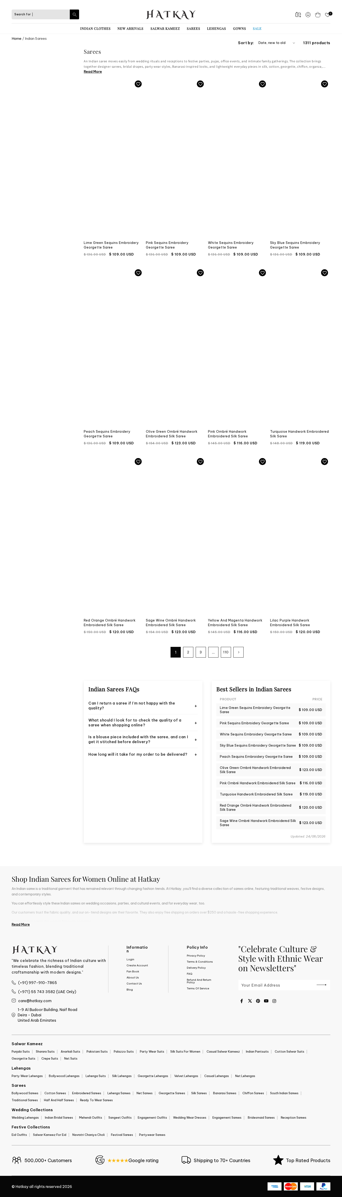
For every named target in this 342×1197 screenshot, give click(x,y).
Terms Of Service (198, 988)
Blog (130, 989)
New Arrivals (130, 28)
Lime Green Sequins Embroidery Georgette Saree (111, 245)
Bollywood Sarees (25, 1093)
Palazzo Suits (124, 1051)
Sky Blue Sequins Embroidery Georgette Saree (295, 245)
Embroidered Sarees (86, 1093)
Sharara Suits (45, 1051)
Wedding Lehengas (25, 1117)
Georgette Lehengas (153, 1076)
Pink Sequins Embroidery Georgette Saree (167, 245)
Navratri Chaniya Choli (88, 1135)
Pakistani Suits (97, 1051)
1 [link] (176, 652)
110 (226, 652)
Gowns (239, 28)
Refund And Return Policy (199, 981)
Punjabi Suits (21, 1051)
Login (130, 959)
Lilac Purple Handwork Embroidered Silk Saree (290, 622)
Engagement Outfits (152, 1117)
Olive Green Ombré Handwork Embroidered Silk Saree (172, 433)
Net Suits (70, 1058)
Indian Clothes (95, 28)
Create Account (137, 965)
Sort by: (246, 42)
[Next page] (238, 652)
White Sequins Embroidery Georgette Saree (231, 245)
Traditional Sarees (25, 1100)
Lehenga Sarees (119, 1093)
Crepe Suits (49, 1058)
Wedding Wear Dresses (189, 1117)
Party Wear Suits (152, 1051)
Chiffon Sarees (253, 1093)
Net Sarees (145, 1093)
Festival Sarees (122, 1135)
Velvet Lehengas (186, 1076)
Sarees (193, 28)
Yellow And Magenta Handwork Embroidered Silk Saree (235, 622)
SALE (257, 28)
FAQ (189, 973)
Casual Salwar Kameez (223, 1051)
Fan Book (133, 971)
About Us (133, 977)
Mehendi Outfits (90, 1117)
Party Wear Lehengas (27, 1076)
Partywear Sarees (152, 1135)
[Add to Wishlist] (138, 83)
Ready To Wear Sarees (96, 1100)
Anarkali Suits (70, 1051)
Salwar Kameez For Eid (49, 1135)
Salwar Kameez (165, 28)
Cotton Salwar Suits (289, 1051)
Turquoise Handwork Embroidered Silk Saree (299, 433)
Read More (93, 71)
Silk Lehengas (122, 1076)
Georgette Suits (23, 1058)
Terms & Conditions (200, 961)
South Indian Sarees (284, 1093)
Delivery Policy (196, 967)
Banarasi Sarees (224, 1093)
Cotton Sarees (55, 1093)
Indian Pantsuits (257, 1051)
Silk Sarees (199, 1093)
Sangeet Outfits (120, 1117)
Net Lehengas (245, 1076)
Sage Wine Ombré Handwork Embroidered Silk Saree (171, 622)
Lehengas (216, 28)
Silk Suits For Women (185, 1051)
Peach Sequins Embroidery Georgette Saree (107, 433)
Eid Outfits (19, 1135)
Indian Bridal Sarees (59, 1117)
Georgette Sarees (172, 1093)
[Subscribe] (321, 985)
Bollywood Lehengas (64, 1076)
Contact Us (134, 983)
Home (16, 38)
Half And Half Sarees (59, 1100)
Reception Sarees (293, 1117)
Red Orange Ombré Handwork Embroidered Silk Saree (110, 622)
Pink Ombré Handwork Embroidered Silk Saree (228, 433)
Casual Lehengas (216, 1076)
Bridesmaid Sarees (261, 1117)
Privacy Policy (196, 955)
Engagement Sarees (226, 1117)
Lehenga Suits (96, 1076)
